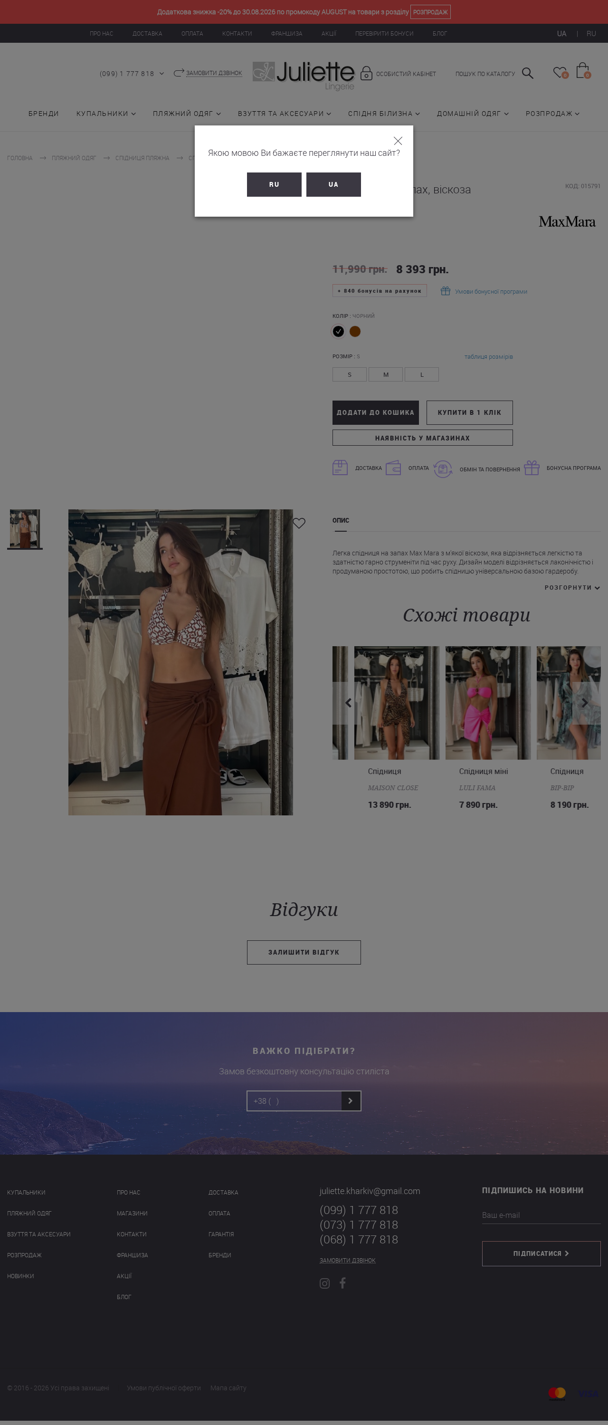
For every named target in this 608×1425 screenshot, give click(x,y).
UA (334, 184)
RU (274, 184)
